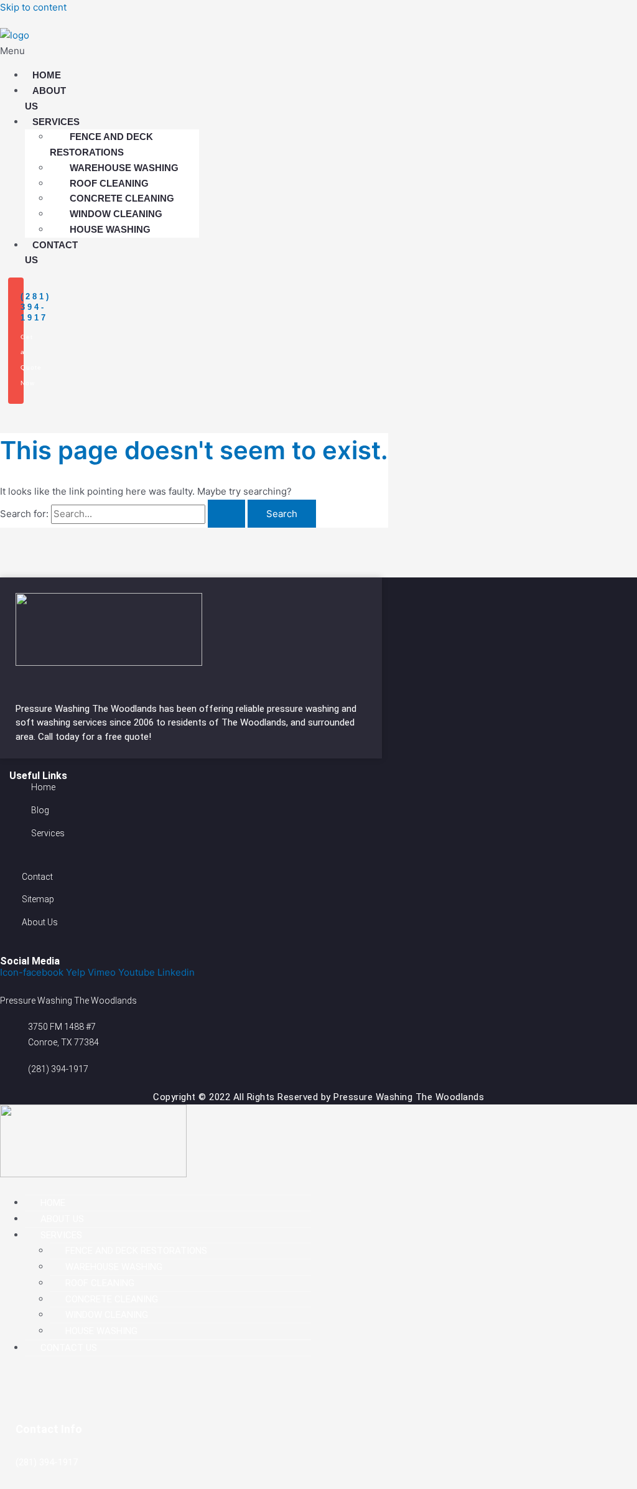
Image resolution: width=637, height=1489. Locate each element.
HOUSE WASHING (110, 229)
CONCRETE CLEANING (122, 198)
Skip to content (33, 7)
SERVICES (56, 121)
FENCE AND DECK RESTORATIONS (101, 144)
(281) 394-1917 (36, 307)
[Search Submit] (226, 514)
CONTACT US (51, 253)
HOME (46, 75)
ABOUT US (45, 98)
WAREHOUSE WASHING (124, 167)
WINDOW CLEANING (116, 213)
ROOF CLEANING (109, 183)
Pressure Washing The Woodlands (87, 708)
